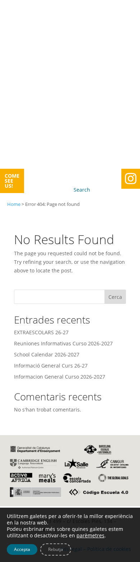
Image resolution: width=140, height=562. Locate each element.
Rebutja (55, 549)
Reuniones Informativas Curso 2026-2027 (63, 343)
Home (13, 204)
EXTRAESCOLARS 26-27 (41, 332)
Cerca (115, 297)
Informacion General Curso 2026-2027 (59, 376)
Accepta (22, 549)
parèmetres (90, 535)
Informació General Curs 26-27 (51, 365)
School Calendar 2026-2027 (46, 354)
